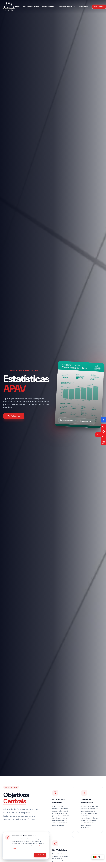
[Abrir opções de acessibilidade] (103, 419)
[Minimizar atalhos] (98, 434)
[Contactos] (103, 427)
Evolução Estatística (31, 6)
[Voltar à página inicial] (8, 7)
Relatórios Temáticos (67, 6)
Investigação (84, 6)
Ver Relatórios (13, 416)
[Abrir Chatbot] (103, 431)
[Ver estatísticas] (103, 436)
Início (17, 6)
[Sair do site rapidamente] (103, 442)
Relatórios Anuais (48, 6)
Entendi (41, 855)
